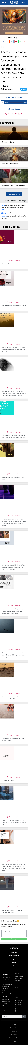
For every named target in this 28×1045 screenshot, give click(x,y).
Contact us (14, 1031)
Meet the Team (14, 1027)
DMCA (14, 1041)
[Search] (24, 1016)
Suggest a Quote (14, 955)
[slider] (16, 102)
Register (14, 959)
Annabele (4, 210)
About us (14, 952)
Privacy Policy (14, 1034)
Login (14, 962)
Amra (3, 205)
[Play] (2, 102)
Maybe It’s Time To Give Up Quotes (13, 186)
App (14, 965)
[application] (14, 102)
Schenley (4, 216)
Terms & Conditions (14, 1037)
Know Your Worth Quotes (10, 164)
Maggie (3, 213)
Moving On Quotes (8, 142)
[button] (2, 2)
